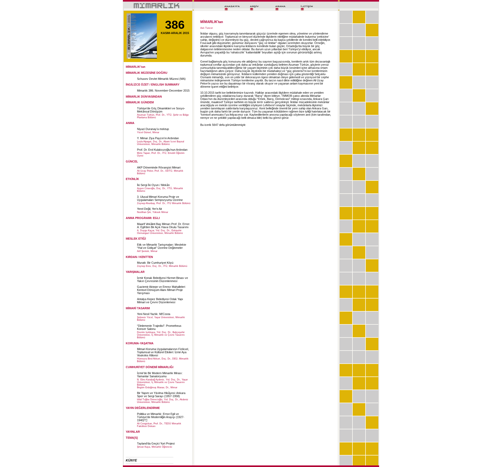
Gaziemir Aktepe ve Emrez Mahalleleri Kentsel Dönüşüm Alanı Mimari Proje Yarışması (161, 290)
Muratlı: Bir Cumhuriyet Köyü (155, 262)
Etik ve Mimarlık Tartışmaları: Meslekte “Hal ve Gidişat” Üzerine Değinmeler (161, 246)
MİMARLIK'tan (135, 66)
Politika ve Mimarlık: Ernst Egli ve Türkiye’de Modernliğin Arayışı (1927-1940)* (160, 417)
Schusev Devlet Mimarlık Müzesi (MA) (161, 78)
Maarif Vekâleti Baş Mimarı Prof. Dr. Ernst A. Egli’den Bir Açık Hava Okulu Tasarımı (163, 225)
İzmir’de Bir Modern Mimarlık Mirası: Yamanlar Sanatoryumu (159, 375)
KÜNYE (131, 460)
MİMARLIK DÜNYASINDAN (144, 96)
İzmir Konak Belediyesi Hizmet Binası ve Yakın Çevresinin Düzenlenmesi (162, 279)
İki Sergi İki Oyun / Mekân (153, 185)
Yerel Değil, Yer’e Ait (149, 208)
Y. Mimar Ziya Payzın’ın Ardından (158, 138)
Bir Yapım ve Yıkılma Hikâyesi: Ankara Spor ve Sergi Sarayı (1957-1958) (161, 394)
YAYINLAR (133, 431)
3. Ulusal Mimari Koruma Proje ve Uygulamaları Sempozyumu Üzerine (160, 198)
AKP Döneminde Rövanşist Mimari (158, 167)
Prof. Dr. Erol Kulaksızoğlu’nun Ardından (162, 149)
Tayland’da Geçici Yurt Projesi (156, 443)
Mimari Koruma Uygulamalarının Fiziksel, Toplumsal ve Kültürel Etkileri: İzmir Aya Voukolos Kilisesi (163, 352)
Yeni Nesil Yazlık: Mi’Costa (153, 314)
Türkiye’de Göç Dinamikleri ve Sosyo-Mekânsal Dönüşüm (161, 110)
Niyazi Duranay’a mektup (153, 129)
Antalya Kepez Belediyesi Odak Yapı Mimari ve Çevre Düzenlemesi (160, 300)
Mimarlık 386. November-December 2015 (163, 90)
